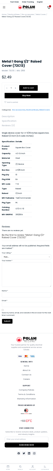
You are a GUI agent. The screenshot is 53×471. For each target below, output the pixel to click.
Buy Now (26, 95)
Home (4, 14)
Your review (7, 260)
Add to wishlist (12, 102)
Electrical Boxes (14, 14)
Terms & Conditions (26, 394)
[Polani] (26, 7)
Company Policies (26, 390)
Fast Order (14, 2)
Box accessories (28, 14)
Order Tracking (28, 2)
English (40, 2)
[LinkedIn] (29, 453)
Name (5, 291)
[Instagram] (34, 453)
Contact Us (26, 374)
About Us (26, 370)
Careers (26, 379)
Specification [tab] (9, 120)
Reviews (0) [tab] (8, 125)
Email (4, 300)
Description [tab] (8, 116)
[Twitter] (24, 453)
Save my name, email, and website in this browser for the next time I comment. (26, 314)
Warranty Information (26, 399)
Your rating (7, 253)
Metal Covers (41, 14)
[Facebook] (19, 453)
